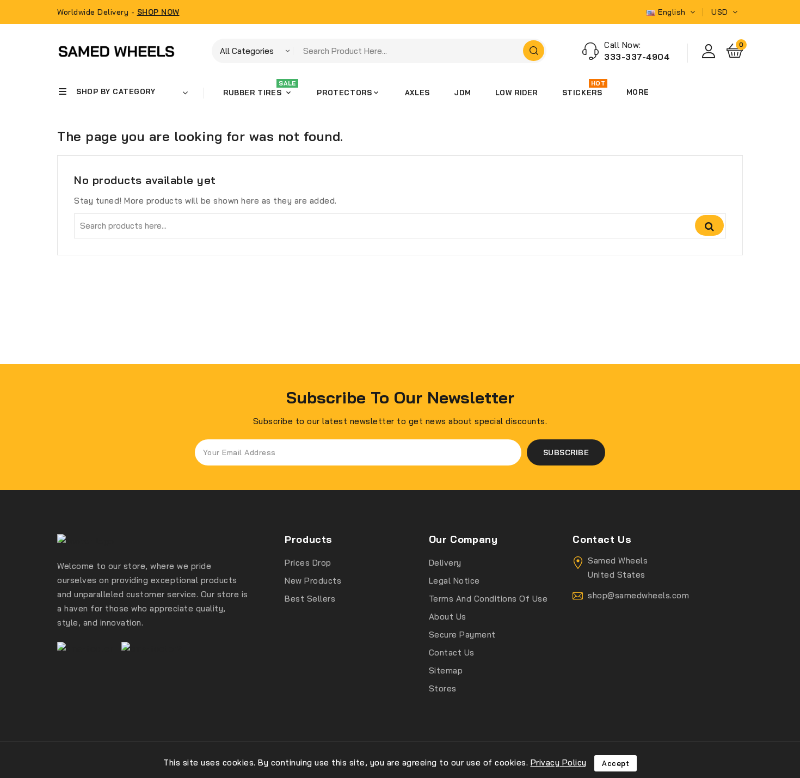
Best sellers (310, 598)
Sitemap (446, 670)
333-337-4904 (636, 57)
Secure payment (462, 634)
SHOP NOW (158, 12)
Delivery (445, 563)
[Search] (533, 50)
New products (313, 580)
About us (447, 616)
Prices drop (308, 563)
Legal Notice (454, 580)
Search (709, 225)
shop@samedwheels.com (638, 595)
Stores (443, 688)
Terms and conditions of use (488, 598)
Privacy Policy (559, 762)
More (637, 92)
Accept (615, 763)
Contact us (452, 652)
